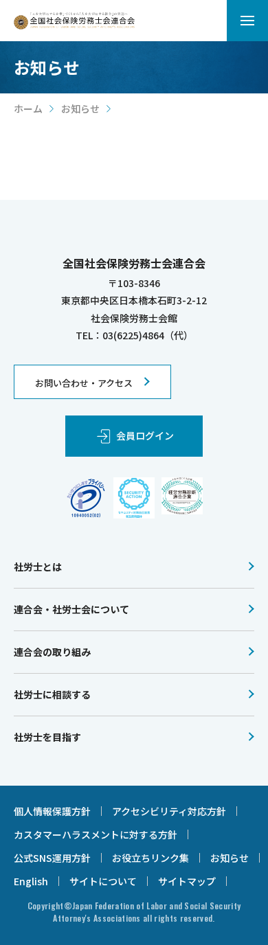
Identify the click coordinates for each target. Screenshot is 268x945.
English (31, 881)
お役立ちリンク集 (150, 858)
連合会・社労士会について (71, 609)
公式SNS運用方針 (52, 858)
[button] (247, 20)
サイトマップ (187, 881)
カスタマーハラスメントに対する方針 (95, 834)
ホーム (28, 108)
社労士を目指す (47, 737)
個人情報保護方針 (52, 811)
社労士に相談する (52, 694)
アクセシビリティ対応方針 (169, 811)
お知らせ (80, 108)
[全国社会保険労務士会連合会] (74, 21)
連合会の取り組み (52, 652)
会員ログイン (145, 435)
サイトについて (103, 881)
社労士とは (38, 566)
